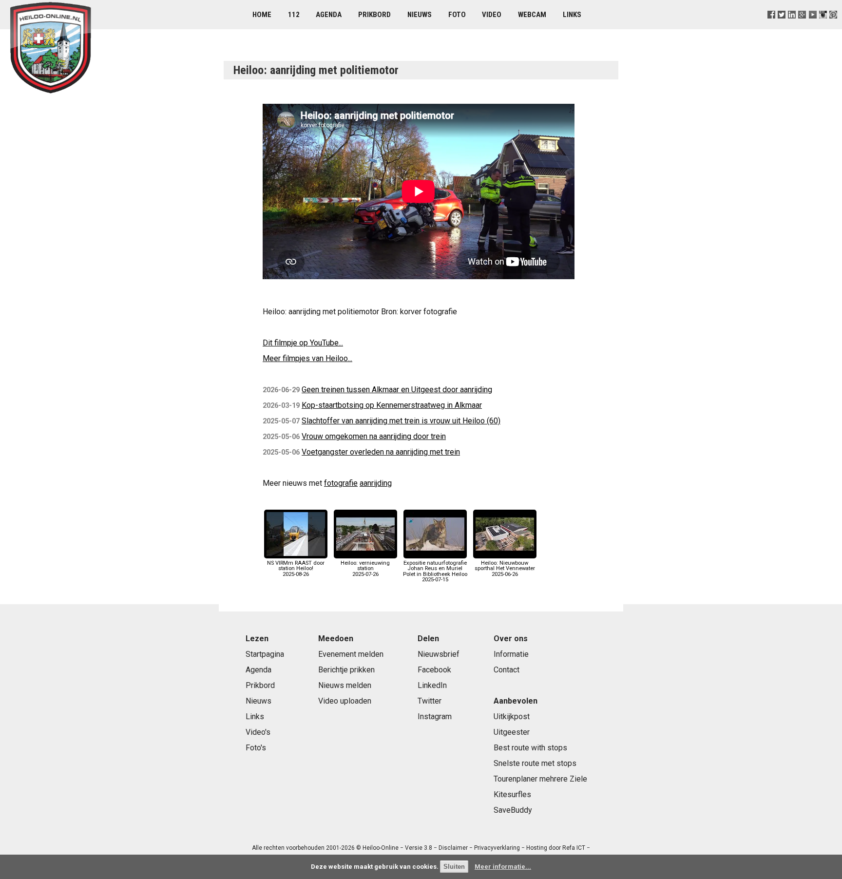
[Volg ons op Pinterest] (833, 26)
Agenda (329, 14)
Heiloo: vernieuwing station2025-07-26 (365, 568)
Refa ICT (573, 847)
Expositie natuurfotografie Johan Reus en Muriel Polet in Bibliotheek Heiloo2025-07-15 (435, 571)
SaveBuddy (513, 810)
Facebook (434, 669)
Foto (457, 14)
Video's (258, 732)
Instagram (435, 716)
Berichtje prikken (346, 669)
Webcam (532, 14)
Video (491, 14)
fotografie (341, 483)
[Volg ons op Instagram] (823, 26)
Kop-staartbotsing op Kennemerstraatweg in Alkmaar (392, 405)
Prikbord (374, 14)
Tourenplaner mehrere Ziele (540, 778)
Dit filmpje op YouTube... (303, 342)
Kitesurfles (512, 794)
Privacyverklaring (497, 847)
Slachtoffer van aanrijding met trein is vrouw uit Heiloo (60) (401, 420)
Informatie (511, 654)
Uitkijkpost (512, 716)
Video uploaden (344, 701)
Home (261, 14)
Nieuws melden (344, 685)
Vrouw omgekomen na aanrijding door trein (374, 436)
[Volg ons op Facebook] (771, 26)
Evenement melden (350, 654)
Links (572, 14)
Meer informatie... (503, 866)
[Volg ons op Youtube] (812, 26)
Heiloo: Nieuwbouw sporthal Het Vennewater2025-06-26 (505, 568)
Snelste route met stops (535, 763)
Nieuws (419, 14)
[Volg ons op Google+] (802, 26)
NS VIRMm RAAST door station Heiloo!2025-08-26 (296, 568)
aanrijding (376, 483)
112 (294, 14)
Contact (506, 669)
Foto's (256, 747)
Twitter (429, 701)
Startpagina (265, 654)
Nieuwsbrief (438, 654)
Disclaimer (453, 847)
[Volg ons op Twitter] (782, 26)
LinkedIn (432, 685)
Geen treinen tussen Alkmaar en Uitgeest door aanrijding (397, 389)
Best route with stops (530, 747)
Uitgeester (512, 732)
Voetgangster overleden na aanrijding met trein (381, 452)
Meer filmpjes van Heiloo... (307, 358)
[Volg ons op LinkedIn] (792, 26)
